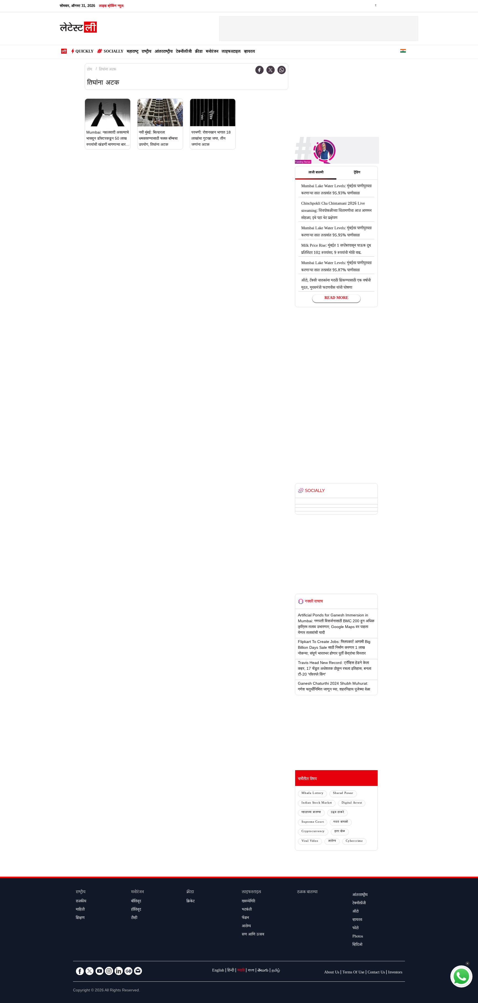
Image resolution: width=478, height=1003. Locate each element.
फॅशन (245, 918)
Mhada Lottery (312, 793)
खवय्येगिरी (248, 902)
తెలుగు (263, 971)
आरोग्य (332, 841)
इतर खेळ (339, 831)
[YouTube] (99, 971)
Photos (357, 937)
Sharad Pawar (343, 793)
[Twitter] (270, 70)
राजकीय (81, 902)
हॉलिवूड (136, 910)
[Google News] (128, 971)
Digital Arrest (352, 803)
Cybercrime (354, 841)
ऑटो (355, 912)
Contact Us (376, 973)
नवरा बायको (340, 822)
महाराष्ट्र (132, 52)
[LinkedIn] (119, 971)
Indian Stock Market (317, 803)
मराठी (241, 971)
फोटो (355, 929)
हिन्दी (230, 971)
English (218, 971)
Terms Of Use (353, 973)
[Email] (138, 971)
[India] (403, 52)
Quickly (84, 52)
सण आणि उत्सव (253, 935)
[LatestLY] (78, 29)
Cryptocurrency (313, 831)
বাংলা (251, 971)
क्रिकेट (190, 902)
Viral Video (310, 841)
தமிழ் (276, 971)
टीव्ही (134, 918)
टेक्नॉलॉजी (184, 52)
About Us (331, 973)
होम (89, 70)
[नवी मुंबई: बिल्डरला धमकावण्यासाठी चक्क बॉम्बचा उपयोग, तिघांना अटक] (160, 112)
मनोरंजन (212, 52)
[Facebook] (259, 70)
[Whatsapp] (281, 70)
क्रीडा (198, 52)
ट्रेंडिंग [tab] (357, 173)
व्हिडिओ (357, 945)
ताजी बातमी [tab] (315, 173)
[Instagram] (109, 971)
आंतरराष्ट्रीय (164, 52)
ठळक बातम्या (307, 892)
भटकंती (247, 910)
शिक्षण (80, 918)
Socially (113, 52)
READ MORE (336, 298)
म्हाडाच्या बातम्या (311, 812)
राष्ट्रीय (146, 52)
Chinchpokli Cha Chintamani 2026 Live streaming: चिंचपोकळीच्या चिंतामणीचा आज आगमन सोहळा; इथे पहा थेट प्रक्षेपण (336, 211)
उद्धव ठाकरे (337, 812)
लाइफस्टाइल (231, 52)
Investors (395, 973)
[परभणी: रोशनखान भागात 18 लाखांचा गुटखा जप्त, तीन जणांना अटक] (212, 112)
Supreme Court (313, 822)
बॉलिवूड (136, 902)
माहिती (80, 910)
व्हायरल (249, 52)
